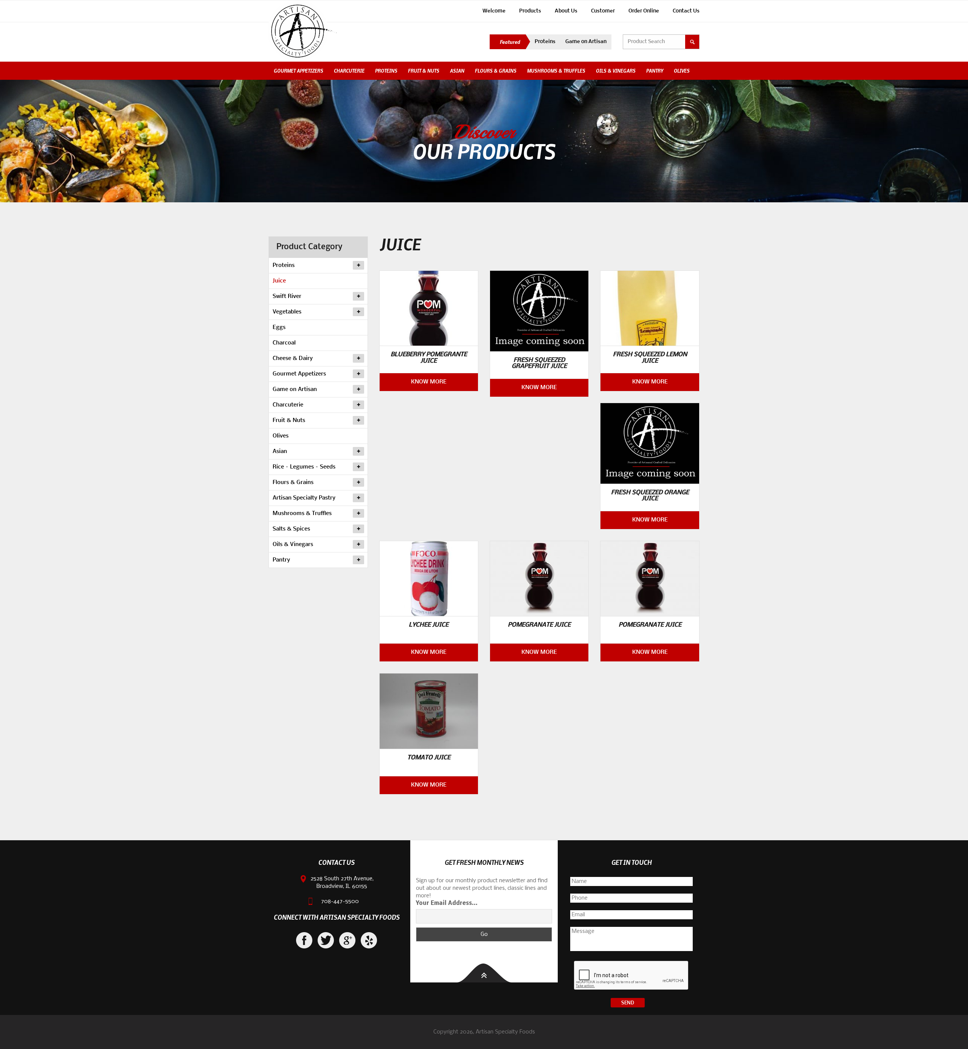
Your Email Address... (447, 903)
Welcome (494, 11)
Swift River (287, 296)
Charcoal (284, 343)
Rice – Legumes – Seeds (304, 467)
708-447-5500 (340, 901)
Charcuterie (349, 71)
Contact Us (686, 11)
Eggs (279, 327)
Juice (279, 281)
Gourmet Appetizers (298, 71)
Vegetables (287, 312)
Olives (682, 71)
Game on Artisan (586, 42)
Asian (457, 71)
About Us (566, 11)
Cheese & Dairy (293, 358)
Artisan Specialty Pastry (304, 498)
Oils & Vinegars (616, 71)
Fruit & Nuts (423, 71)
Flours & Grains (496, 71)
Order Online (643, 11)
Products (530, 11)
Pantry (654, 71)
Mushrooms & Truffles (556, 71)
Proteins (545, 42)
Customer (603, 11)
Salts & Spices (291, 529)
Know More (429, 382)
